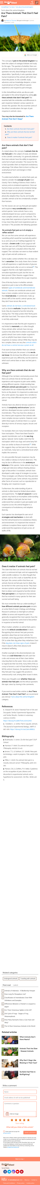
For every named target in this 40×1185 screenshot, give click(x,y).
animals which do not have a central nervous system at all (19, 344)
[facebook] (5, 1172)
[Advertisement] (20, 877)
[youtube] (17, 1172)
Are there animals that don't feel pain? (20, 129)
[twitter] (9, 1172)
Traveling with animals (27, 978)
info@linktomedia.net (13, 1147)
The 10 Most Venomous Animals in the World (20, 1026)
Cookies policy (30, 1183)
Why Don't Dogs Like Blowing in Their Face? (28, 1061)
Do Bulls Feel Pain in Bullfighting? (27, 1073)
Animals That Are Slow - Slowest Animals (28, 1050)
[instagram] (13, 1172)
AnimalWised (4, 7)
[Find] (37, 2)
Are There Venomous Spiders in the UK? (18, 1010)
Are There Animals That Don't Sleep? (18, 118)
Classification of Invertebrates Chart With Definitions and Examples (18, 999)
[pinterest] (21, 1172)
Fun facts (12, 7)
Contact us (34, 1180)
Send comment (30, 1132)
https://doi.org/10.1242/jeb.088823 (22, 729)
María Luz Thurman (11, 20)
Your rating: (19, 1123)
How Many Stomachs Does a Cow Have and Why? (19, 1021)
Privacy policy (20, 1183)
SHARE (32, 4)
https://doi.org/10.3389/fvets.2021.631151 (17, 720)
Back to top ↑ (20, 1159)
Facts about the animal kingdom (24, 7)
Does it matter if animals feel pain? (19, 137)
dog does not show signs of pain (17, 643)
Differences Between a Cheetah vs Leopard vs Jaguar (20, 1005)
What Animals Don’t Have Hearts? (27, 1038)
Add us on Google (32, 55)
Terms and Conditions (9, 1183)
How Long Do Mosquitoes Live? (15, 994)
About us (26, 1180)
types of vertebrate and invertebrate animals (18, 289)
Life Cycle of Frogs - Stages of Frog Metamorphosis (16, 1015)
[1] (33, 266)
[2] (30, 444)
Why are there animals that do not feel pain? (20, 133)
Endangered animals (10, 978)
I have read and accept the (11, 1132)
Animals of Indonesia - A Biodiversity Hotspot (20, 990)
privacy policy (7, 1133)
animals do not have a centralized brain (20, 305)
